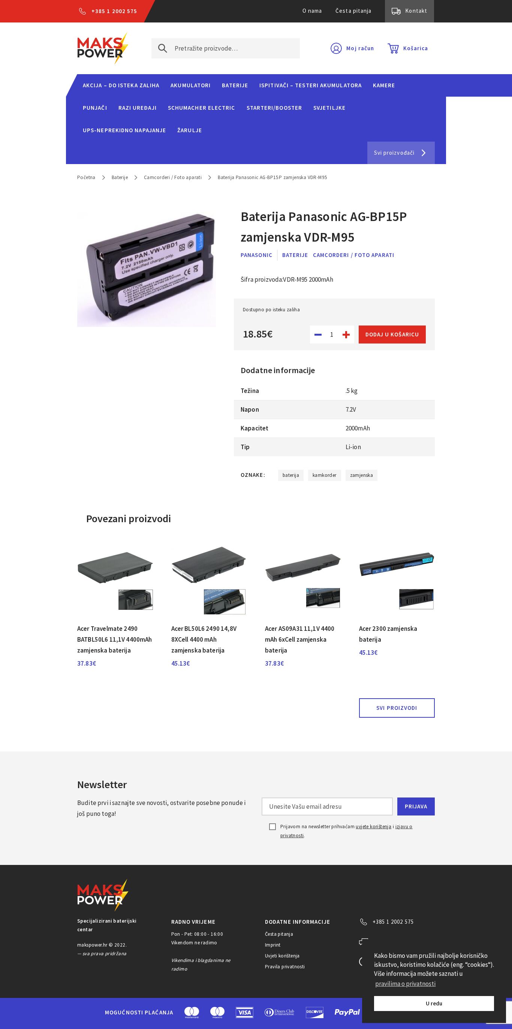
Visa (244, 1012)
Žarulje (189, 130)
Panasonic (256, 254)
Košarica (415, 48)
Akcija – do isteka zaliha (121, 85)
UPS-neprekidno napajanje (124, 130)
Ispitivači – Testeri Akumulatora (310, 85)
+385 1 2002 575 (114, 11)
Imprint (273, 945)
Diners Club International (280, 1012)
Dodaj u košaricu (392, 334)
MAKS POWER (103, 48)
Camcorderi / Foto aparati (173, 177)
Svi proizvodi (396, 707)
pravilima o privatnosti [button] (405, 984)
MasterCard (191, 1012)
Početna (86, 177)
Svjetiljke (329, 107)
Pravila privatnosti (285, 966)
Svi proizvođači (394, 152)
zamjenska (361, 475)
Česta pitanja (353, 10)
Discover (314, 1012)
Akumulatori (191, 85)
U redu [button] (434, 1003)
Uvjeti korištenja (282, 956)
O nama (312, 10)
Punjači (95, 107)
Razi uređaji (137, 107)
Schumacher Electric (201, 107)
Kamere (384, 85)
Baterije (235, 85)
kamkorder (325, 475)
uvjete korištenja (373, 826)
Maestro (217, 1012)
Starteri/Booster (274, 107)
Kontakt (416, 10)
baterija (291, 475)
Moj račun (360, 48)
